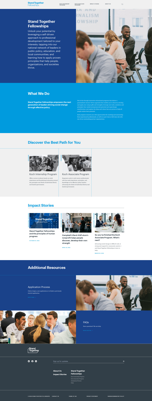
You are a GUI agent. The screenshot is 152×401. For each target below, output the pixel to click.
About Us (108, 3)
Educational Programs (28, 220)
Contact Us (55, 396)
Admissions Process (76, 381)
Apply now (31, 297)
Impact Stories (94, 3)
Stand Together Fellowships (78, 372)
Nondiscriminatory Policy (116, 396)
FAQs (72, 383)
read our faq (87, 330)
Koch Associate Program (79, 4)
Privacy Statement (92, 396)
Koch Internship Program (64, 4)
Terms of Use (73, 396)
